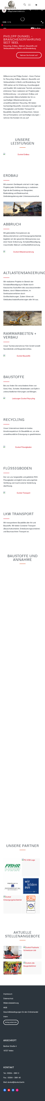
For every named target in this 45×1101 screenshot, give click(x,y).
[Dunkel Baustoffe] (22, 361)
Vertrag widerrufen (11, 1027)
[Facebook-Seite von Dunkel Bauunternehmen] (4, 1095)
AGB (5, 1012)
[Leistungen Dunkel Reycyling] (22, 404)
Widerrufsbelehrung (11, 1008)
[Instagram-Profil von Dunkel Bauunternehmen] (17, 1095)
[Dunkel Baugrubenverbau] (22, 318)
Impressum (7, 999)
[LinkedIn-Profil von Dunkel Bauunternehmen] (13, 1095)
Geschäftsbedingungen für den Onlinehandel (20, 1017)
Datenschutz (8, 1003)
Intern (5, 1021)
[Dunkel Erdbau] (22, 160)
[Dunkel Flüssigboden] (22, 453)
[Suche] (23, 5)
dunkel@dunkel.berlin (16, 1087)
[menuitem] (23, 5)
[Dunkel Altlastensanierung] (22, 257)
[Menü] (29, 5)
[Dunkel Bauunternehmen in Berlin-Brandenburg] (18, 5)
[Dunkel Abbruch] (22, 209)
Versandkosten (11, 628)
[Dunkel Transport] (22, 498)
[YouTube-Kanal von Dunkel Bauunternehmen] (9, 1095)
